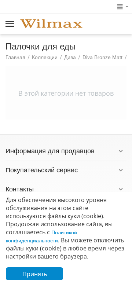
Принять (34, 274)
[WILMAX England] (51, 24)
